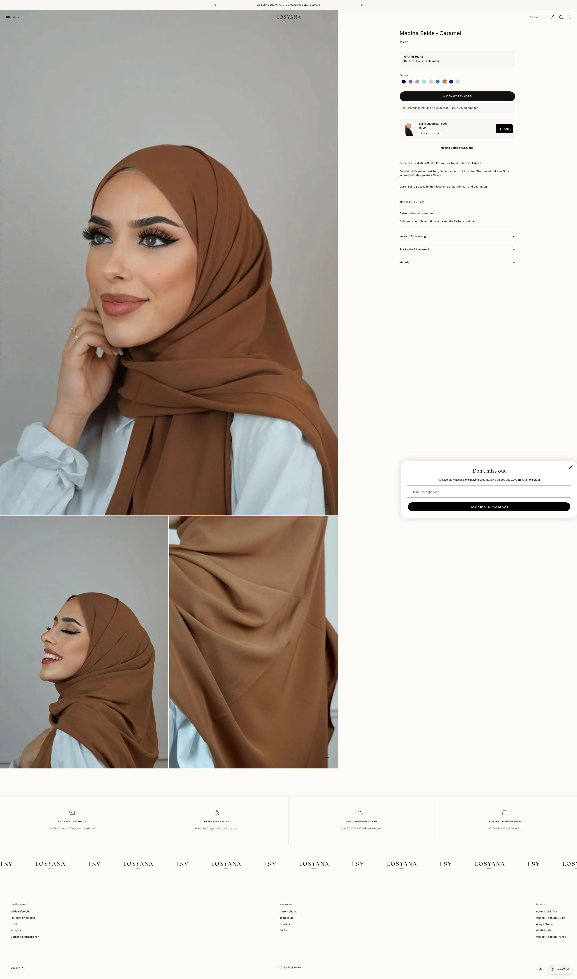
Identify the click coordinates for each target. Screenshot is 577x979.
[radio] (403, 81)
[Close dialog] (571, 467)
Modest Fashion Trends (551, 936)
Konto (15, 924)
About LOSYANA (546, 911)
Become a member (489, 507)
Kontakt (16, 930)
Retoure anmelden (23, 917)
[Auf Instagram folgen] (540, 967)
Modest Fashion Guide (551, 917)
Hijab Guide (544, 930)
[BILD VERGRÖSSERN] (326, 504)
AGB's (283, 930)
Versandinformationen (25, 936)
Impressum (286, 917)
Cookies (284, 924)
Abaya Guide (544, 924)
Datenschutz (287, 911)
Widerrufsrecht (20, 911)
